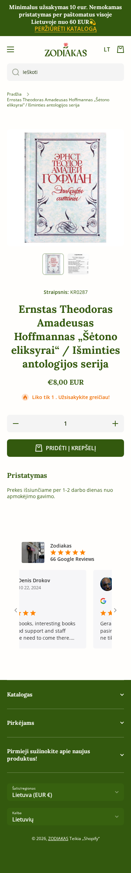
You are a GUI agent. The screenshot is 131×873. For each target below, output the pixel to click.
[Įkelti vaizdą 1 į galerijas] (53, 264)
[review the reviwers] (97, 602)
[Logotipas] (66, 49)
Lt (107, 49)
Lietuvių (23, 819)
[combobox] (65, 72)
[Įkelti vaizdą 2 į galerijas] (78, 264)
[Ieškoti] (13, 72)
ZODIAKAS (58, 838)
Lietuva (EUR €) (32, 795)
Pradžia (14, 94)
